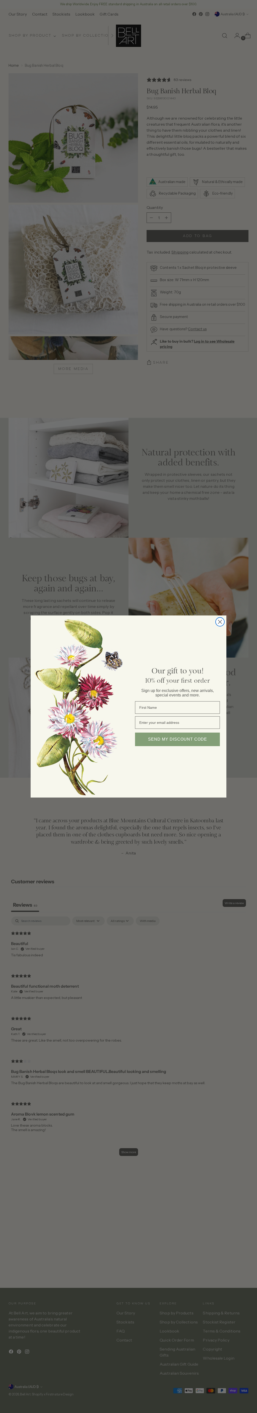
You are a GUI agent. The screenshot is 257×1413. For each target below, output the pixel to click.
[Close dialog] (220, 621)
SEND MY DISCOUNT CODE (177, 739)
